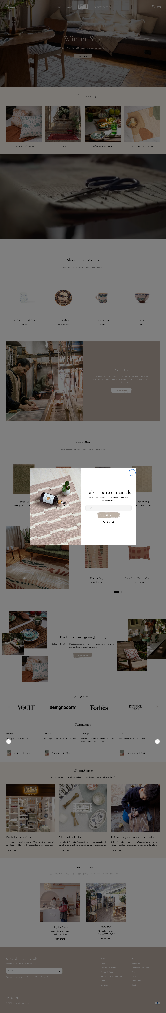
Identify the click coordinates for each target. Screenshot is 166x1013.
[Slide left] (8, 741)
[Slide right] (157, 741)
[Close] (132, 473)
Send (108, 515)
